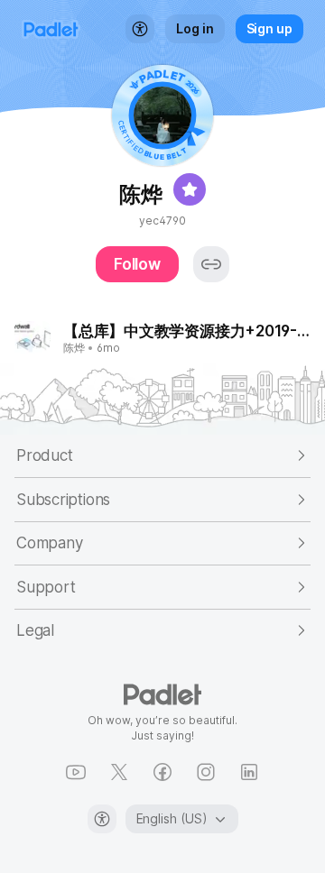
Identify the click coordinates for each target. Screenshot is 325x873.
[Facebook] (162, 772)
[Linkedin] (249, 772)
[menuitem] (139, 28)
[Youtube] (76, 772)
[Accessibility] (102, 818)
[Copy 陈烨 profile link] (211, 264)
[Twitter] (119, 772)
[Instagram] (206, 772)
